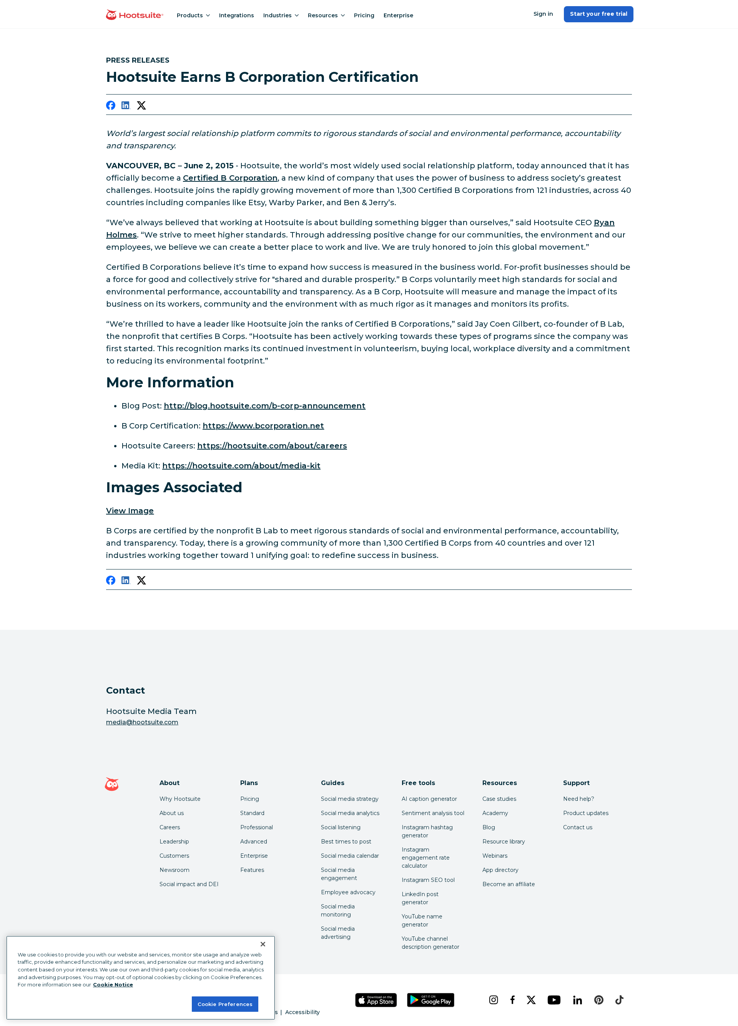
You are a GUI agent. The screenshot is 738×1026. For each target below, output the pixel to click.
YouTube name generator (422, 920)
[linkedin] (126, 107)
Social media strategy (350, 798)
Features (252, 870)
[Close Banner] (262, 944)
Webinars (494, 855)
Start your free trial (598, 13)
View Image (130, 510)
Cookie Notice (113, 984)
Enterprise (398, 15)
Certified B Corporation (230, 178)
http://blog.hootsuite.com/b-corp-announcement (265, 405)
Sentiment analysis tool (433, 813)
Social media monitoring (338, 910)
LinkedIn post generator (420, 898)
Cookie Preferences (225, 1004)
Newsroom (174, 870)
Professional (256, 827)
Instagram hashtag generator (427, 831)
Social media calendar (350, 855)
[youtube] (554, 999)
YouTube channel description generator (430, 942)
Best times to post (346, 841)
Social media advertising (338, 932)
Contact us (577, 827)
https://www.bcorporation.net (263, 425)
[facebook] (110, 107)
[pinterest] (599, 999)
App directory (500, 870)
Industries (277, 15)
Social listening (341, 827)
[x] (531, 999)
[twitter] (141, 107)
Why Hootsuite (180, 798)
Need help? (578, 798)
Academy (495, 813)
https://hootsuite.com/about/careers (272, 445)
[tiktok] (619, 999)
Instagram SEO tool (428, 880)
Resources (323, 15)
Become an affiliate (508, 884)
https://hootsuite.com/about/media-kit (241, 465)
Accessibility (302, 1012)
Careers (170, 827)
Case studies (499, 798)
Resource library (503, 841)
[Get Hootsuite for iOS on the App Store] (376, 1000)
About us (172, 813)
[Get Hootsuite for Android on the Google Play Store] (431, 1000)
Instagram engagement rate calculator (426, 857)
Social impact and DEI (189, 884)
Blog (488, 827)
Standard (252, 813)
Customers (174, 855)
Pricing (364, 15)
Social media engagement (339, 874)
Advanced (253, 841)
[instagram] (493, 999)
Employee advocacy (348, 892)
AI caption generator (429, 798)
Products (190, 15)
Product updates (585, 813)
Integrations (236, 15)
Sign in (543, 13)
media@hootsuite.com (142, 722)
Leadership (174, 841)
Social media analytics (350, 813)
